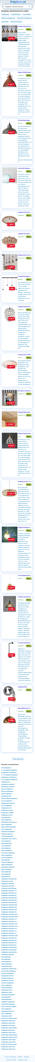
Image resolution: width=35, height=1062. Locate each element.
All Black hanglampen (7, 862)
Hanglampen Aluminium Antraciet (9, 893)
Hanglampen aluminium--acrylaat (9, 921)
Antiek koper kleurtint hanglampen (9, 1035)
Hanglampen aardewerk (7, 784)
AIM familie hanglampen (7, 831)
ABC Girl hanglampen (7, 791)
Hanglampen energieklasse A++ (9, 777)
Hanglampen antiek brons (8, 1020)
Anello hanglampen (6, 999)
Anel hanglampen (6, 997)
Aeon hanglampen (6, 819)
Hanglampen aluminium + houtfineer (9, 890)
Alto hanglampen (6, 874)
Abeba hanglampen (6, 793)
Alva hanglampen (6, 957)
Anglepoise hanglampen (8, 1002)
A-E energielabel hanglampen (9, 779)
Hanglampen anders (6, 992)
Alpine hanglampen (6, 869)
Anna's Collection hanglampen (9, 1006)
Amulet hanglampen (6, 987)
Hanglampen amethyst (7, 980)
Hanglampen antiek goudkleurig (9, 1028)
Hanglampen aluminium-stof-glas (9, 942)
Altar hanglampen (6, 871)
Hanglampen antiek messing (9, 1037)
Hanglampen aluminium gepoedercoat (9, 900)
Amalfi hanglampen (6, 964)
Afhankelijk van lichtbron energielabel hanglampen (9, 822)
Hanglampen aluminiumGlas (9, 947)
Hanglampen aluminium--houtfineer (9, 928)
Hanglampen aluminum (7, 954)
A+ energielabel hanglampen (9, 770)
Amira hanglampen (6, 985)
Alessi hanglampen (6, 855)
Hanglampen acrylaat (7, 810)
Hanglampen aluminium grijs (9, 905)
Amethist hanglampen (7, 978)
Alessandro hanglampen (8, 853)
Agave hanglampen (6, 824)
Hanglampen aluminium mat (9, 907)
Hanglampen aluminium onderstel (9, 909)
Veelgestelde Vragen (22, 1060)
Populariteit (26, 1057)
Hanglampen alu (5, 876)
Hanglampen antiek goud (8, 1025)
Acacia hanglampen (6, 801)
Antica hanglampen (6, 1013)
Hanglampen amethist (7, 976)
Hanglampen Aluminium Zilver (9, 912)
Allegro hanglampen (6, 864)
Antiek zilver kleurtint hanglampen (9, 1044)
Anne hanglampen (6, 1009)
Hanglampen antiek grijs (8, 1030)
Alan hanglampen (6, 841)
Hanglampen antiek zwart (8, 1049)
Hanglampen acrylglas (7, 812)
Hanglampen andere (6, 990)
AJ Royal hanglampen (7, 836)
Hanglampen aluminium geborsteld (9, 897)
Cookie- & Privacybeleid (10, 1057)
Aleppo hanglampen (6, 850)
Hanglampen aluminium (7, 883)
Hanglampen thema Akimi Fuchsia (9, 838)
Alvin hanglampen (6, 961)
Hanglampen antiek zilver (8, 1046)
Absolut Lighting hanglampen (9, 798)
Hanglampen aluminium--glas (9, 923)
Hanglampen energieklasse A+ (9, 772)
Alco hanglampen (6, 845)
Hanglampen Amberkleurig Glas (9, 968)
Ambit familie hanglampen (8, 971)
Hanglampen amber (6, 966)
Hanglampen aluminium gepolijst (9, 902)
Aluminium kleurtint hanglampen (9, 888)
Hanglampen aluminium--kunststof (9, 931)
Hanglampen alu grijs (7, 881)
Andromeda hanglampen (8, 994)
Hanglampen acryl (6, 808)
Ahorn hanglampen (6, 829)
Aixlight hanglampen (7, 834)
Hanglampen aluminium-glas (9, 938)
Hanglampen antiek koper (8, 1032)
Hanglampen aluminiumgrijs (9, 950)
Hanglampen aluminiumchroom (9, 945)
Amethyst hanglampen (7, 983)
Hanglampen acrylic (6, 815)
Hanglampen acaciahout (8, 803)
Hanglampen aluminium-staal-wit (9, 940)
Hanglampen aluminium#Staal (9, 916)
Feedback (20, 1057)
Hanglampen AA (5, 782)
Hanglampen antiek (6, 1016)
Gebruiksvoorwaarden (11, 1060)
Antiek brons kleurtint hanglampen (9, 1018)
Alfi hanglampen (5, 860)
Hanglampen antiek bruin (8, 1023)
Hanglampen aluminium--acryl (9, 919)
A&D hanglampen (6, 767)
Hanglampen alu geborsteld (8, 879)
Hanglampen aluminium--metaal (9, 933)
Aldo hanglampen (6, 848)
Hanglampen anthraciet (7, 1011)
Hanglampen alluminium (8, 867)
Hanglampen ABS (6, 796)
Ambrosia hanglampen (7, 973)
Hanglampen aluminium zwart (9, 914)
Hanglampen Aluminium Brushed (9, 895)
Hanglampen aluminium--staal (9, 935)
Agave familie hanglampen (8, 827)
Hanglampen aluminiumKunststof (9, 952)
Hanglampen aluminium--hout (9, 926)
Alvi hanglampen (5, 959)
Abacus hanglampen (7, 789)
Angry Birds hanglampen (8, 1004)
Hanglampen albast (6, 843)
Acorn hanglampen (6, 805)
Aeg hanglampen (6, 817)
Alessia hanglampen (7, 857)
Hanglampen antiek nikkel (8, 1039)
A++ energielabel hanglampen (9, 775)
